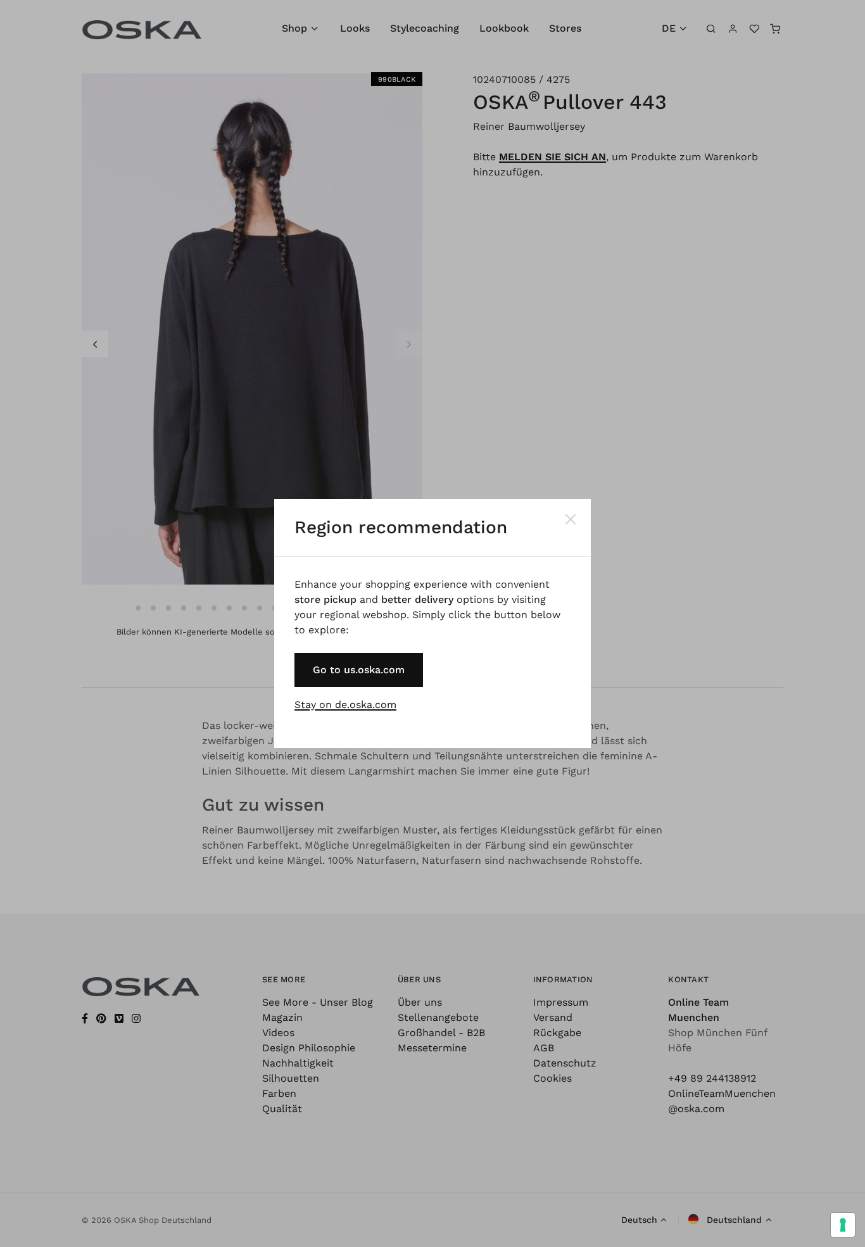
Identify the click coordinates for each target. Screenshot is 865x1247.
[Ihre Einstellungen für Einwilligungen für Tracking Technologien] (843, 1225)
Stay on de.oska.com (345, 705)
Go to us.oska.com (359, 670)
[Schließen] (570, 519)
